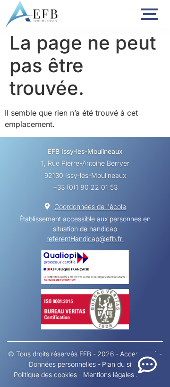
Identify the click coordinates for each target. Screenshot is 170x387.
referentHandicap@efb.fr (85, 239)
